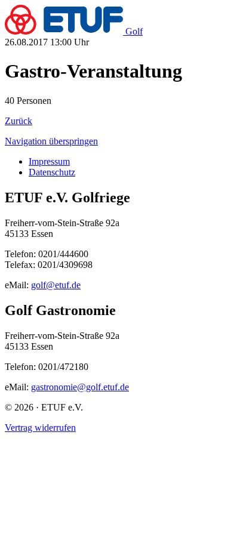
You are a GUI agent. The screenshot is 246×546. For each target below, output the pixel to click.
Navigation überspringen (51, 141)
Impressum (49, 161)
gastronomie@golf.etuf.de (80, 387)
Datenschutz (52, 172)
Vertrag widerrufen (40, 427)
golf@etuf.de (56, 285)
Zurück (18, 121)
